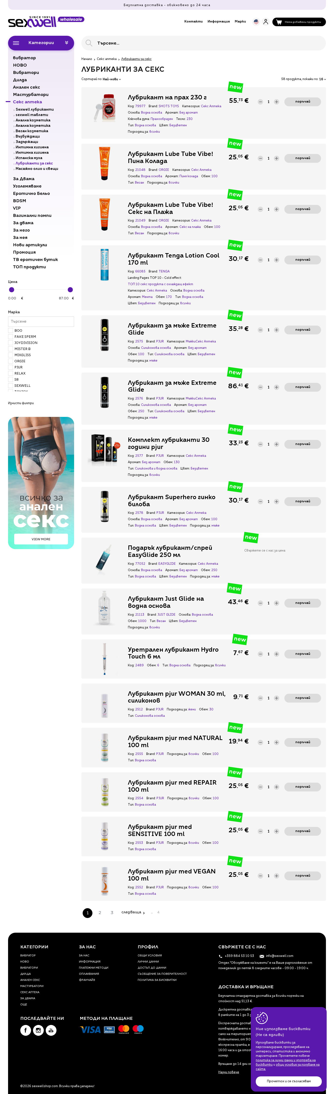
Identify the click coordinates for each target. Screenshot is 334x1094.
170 (169, 297)
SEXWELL (22, 386)
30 (211, 709)
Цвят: (163, 125)
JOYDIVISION (25, 343)
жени (192, 709)
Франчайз (87, 980)
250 (141, 411)
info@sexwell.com (279, 956)
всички (154, 131)
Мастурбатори (32, 986)
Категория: (191, 106)
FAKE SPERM (25, 337)
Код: (131, 106)
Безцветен (178, 125)
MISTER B (22, 349)
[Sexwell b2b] (46, 21)
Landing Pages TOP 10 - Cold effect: (155, 278)
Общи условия (150, 955)
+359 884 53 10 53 (239, 956)
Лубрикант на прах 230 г (167, 98)
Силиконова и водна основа (156, 468)
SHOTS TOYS (169, 106)
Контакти (193, 21)
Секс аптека (107, 59)
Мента (147, 297)
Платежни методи (93, 968)
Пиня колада (188, 176)
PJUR (18, 367)
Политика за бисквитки (157, 980)
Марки (240, 21)
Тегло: (181, 119)
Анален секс (30, 980)
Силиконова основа (156, 348)
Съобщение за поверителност (162, 974)
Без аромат (188, 112)
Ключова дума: (139, 119)
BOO (18, 330)
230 (190, 119)
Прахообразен (162, 119)
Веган (139, 182)
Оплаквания (89, 974)
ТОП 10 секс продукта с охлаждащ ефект (160, 284)
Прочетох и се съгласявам (289, 1081)
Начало (86, 59)
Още (23, 1004)
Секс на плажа (190, 227)
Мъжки (191, 341)
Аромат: (171, 112)
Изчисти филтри (21, 403)
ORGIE (19, 361)
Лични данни (148, 962)
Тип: (131, 125)
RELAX (19, 373)
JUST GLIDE (166, 614)
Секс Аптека (211, 106)
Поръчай (302, 101)
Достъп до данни (152, 968)
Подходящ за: (138, 131)
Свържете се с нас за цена (264, 550)
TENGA (164, 271)
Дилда (25, 974)
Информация (219, 21)
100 (215, 176)
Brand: (153, 106)
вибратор (28, 955)
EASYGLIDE (167, 564)
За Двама (27, 998)
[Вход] (266, 22)
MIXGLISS (22, 355)
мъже (153, 360)
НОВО (24, 962)
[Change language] (256, 22)
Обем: (206, 176)
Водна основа (151, 112)
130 (177, 462)
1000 (142, 621)
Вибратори (29, 968)
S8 (16, 379)
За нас (84, 955)
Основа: (134, 112)
